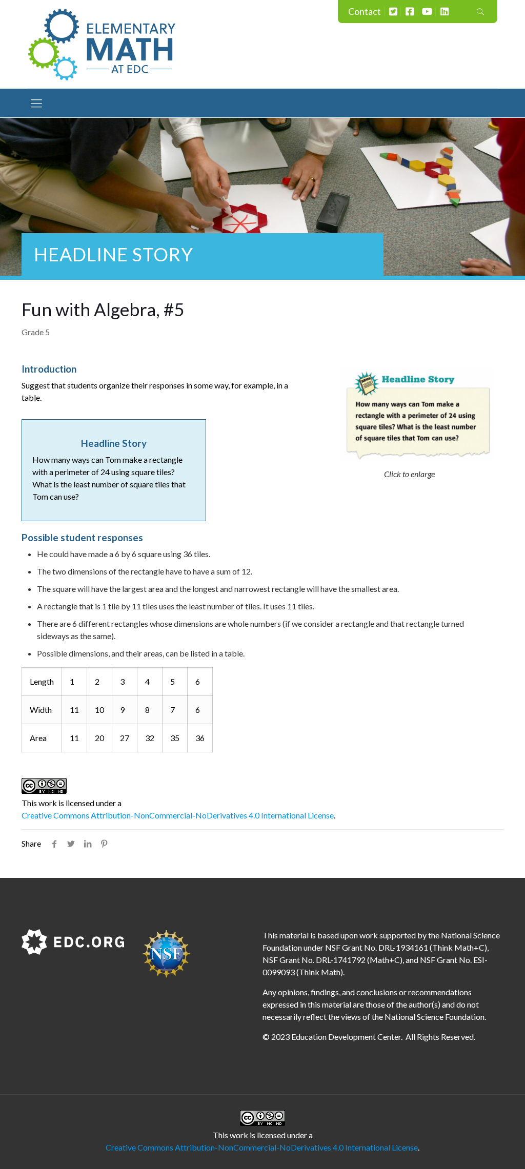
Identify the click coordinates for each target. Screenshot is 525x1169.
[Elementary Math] (102, 44)
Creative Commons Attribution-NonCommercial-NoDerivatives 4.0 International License (178, 815)
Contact (364, 11)
